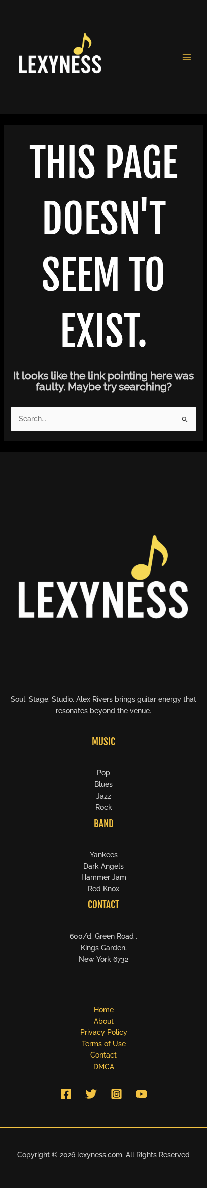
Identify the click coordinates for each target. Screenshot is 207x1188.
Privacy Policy (103, 1032)
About (104, 1021)
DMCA (103, 1067)
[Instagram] (116, 1094)
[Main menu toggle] (187, 57)
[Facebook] (66, 1094)
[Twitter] (91, 1094)
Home (104, 1010)
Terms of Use (104, 1044)
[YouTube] (141, 1094)
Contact (103, 1055)
